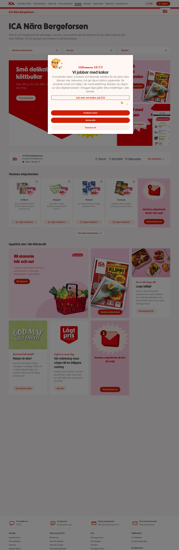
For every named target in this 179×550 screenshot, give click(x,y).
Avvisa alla (90, 120)
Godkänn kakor (90, 113)
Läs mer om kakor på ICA (90, 97)
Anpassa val (90, 127)
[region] (90, 94)
